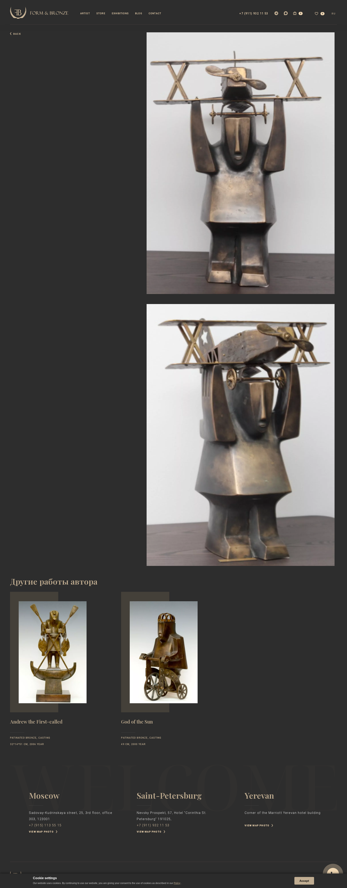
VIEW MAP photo (41, 831)
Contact (155, 13)
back (17, 34)
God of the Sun (137, 722)
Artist (85, 13)
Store (100, 13)
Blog (138, 13)
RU (334, 13)
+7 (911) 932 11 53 (253, 13)
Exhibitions (120, 13)
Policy (177, 883)
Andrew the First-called (36, 722)
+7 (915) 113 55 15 (45, 825)
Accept (304, 880)
